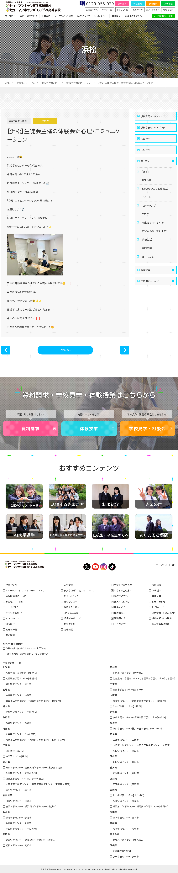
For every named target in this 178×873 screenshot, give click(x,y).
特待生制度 (70, 623)
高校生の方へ (92, 9)
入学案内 (46, 16)
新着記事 (145, 270)
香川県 (113, 767)
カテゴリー (146, 160)
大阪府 (113, 695)
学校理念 (116, 16)
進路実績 (10, 635)
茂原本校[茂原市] (15, 750)
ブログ (145, 214)
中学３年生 (107, 9)
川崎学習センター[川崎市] (19, 800)
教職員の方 (168, 9)
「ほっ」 (145, 171)
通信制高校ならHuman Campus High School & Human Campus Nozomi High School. (80, 869)
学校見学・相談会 (147, 429)
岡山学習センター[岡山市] (126, 762)
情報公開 (68, 629)
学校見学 (153, 3)
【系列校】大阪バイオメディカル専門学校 (26, 648)
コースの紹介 (12, 607)
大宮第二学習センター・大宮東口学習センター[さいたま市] (35, 739)
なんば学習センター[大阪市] (127, 706)
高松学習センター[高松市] (126, 773)
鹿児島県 (114, 834)
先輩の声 (145, 138)
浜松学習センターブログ (78, 82)
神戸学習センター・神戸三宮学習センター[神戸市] (138, 728)
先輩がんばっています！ (155, 231)
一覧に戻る (65, 350)
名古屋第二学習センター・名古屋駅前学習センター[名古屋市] (144, 678)
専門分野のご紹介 (28, 16)
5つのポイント (100, 16)
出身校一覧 (11, 629)
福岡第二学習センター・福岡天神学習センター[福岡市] (140, 806)
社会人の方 (120, 607)
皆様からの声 (70, 601)
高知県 (113, 778)
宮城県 (6, 689)
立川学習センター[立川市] (19, 789)
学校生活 (147, 239)
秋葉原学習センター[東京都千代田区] (25, 778)
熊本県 (113, 812)
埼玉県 (6, 728)
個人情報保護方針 (161, 623)
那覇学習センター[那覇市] (126, 856)
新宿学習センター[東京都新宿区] (22, 773)
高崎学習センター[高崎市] (19, 723)
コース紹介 (10, 16)
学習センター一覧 (25, 82)
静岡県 (6, 834)
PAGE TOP (167, 564)
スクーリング (149, 205)
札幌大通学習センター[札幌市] (21, 672)
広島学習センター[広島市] (126, 739)
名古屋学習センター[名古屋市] (128, 672)
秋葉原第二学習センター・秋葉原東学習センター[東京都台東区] (38, 784)
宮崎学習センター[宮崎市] (126, 828)
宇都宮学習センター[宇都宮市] (21, 711)
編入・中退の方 (153, 9)
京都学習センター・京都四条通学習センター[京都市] (139, 717)
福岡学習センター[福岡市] (126, 800)
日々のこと (148, 256)
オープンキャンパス (64, 16)
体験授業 (138, 3)
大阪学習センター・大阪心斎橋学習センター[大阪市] (139, 700)
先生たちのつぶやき (153, 222)
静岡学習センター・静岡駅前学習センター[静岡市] (31, 839)
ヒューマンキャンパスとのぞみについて (25, 590)
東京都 (6, 762)
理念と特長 (11, 585)
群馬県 (6, 717)
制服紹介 (10, 623)
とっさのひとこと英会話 (155, 188)
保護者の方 (138, 9)
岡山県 (113, 756)
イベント (146, 197)
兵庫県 (113, 723)
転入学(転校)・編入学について (79, 590)
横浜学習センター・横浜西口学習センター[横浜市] (31, 806)
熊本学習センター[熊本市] (126, 817)
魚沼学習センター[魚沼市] (19, 823)
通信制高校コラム (73, 618)
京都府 (113, 711)
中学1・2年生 (122, 9)
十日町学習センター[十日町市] (21, 828)
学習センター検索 (165, 15)
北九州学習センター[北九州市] (128, 795)
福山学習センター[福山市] (126, 750)
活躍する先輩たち (133, 16)
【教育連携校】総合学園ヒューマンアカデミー (28, 654)
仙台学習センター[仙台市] (19, 695)
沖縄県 (113, 845)
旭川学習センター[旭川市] (19, 684)
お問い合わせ (158, 601)
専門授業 (147, 248)
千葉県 (6, 745)
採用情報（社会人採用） (163, 612)
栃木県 (6, 706)
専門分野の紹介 (14, 612)
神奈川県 (7, 795)
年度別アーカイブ (149, 281)
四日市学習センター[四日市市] (128, 689)
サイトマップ (158, 607)
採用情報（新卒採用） (162, 618)
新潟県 (6, 812)
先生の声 (145, 149)
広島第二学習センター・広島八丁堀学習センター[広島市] (142, 745)
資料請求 (122, 3)
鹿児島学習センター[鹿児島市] (128, 839)
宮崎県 (113, 823)
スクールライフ (71, 596)
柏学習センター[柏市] (17, 756)
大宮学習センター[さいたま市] (21, 734)
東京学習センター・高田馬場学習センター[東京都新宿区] (34, 767)
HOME (6, 82)
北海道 (6, 667)
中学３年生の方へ (123, 590)
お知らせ (146, 180)
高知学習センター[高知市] (126, 784)
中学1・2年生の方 (123, 585)
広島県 (113, 734)
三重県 (113, 684)
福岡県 (113, 789)
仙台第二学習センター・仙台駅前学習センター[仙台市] (33, 700)
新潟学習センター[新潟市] (19, 817)
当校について (83, 16)
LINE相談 (168, 3)
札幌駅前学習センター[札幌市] (21, 678)
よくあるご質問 (71, 612)
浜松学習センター (50, 82)
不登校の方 (120, 623)
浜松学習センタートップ (153, 116)
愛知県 (113, 667)
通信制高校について (16, 596)
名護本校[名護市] (122, 851)
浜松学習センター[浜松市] (19, 845)
